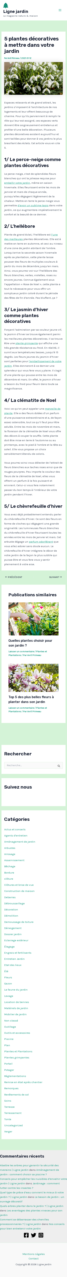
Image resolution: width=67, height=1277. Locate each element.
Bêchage (9, 866)
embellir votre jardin (17, 182)
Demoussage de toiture (19, 921)
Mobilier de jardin (15, 1014)
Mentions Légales (33, 1254)
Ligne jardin (15, 11)
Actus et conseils (15, 829)
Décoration (11, 909)
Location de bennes (16, 1002)
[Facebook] (26, 1235)
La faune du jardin (16, 989)
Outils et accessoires (17, 1032)
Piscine (8, 1039)
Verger (8, 1131)
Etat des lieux (12, 965)
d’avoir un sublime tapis (33, 205)
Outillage (10, 1026)
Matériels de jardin (16, 1008)
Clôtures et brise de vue (19, 884)
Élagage (9, 946)
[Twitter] (33, 1235)
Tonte (7, 1119)
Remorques (11, 1088)
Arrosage (9, 854)
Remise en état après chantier (23, 1082)
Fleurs (8, 977)
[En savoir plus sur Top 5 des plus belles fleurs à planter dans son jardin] (33, 677)
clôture (8, 878)
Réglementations (15, 1076)
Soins (7, 1100)
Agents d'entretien (15, 835)
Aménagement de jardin (19, 841)
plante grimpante (26, 343)
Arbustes (9, 848)
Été (6, 971)
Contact (34, 1258)
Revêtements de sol (16, 1094)
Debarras (10, 897)
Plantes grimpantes (16, 1057)
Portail (8, 1063)
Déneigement (12, 928)
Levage (8, 995)
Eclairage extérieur (16, 940)
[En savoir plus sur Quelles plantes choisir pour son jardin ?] (33, 618)
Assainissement (14, 860)
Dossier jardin (13, 934)
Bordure (9, 872)
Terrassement (12, 1113)
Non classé (11, 1020)
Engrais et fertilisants (17, 952)
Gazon (8, 983)
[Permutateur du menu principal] (60, 10)
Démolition (11, 915)
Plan (7, 1045)
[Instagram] (41, 1235)
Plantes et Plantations (18, 1051)
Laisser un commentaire (21, 651)
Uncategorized (13, 1125)
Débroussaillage (14, 903)
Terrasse (9, 1106)
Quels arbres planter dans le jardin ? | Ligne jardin (31, 1206)
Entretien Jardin (14, 958)
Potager (9, 1069)
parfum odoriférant (41, 541)
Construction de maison (19, 891)
